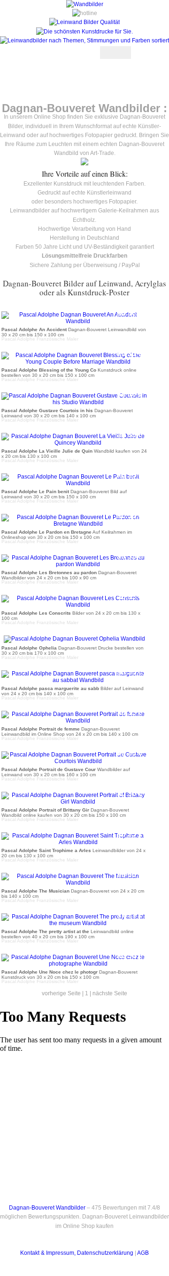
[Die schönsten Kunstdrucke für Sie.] (84, 31)
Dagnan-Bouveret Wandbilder (47, 1207)
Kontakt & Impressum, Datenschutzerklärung (76, 1253)
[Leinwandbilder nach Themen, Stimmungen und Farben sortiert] (84, 40)
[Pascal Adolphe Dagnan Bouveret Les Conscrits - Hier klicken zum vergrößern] (74, 604)
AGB (143, 1253)
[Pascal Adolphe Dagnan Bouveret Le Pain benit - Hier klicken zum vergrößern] (74, 483)
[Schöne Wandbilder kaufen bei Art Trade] (84, 4)
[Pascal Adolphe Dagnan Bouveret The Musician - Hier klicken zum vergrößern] (74, 882)
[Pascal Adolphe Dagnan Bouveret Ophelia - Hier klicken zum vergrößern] (74, 638)
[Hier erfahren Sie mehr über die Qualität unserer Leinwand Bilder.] (84, 22)
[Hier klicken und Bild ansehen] (84, 163)
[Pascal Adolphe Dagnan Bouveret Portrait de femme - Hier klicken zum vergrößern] (74, 720)
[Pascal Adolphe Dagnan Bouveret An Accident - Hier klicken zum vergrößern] (74, 321)
